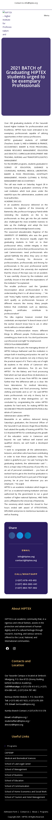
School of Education (14, 780)
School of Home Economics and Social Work (26, 791)
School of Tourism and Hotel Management (25, 797)
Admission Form (10, 812)
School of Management (16, 769)
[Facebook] (7, 648)
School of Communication (17, 786)
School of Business (14, 775)
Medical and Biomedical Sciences (20, 758)
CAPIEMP (9, 752)
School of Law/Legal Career (18, 763)
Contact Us (24, 812)
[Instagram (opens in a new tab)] (27, 6)
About (34, 812)
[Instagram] (14, 648)
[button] (12, 535)
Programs (44, 812)
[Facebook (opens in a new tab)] (24, 6)
